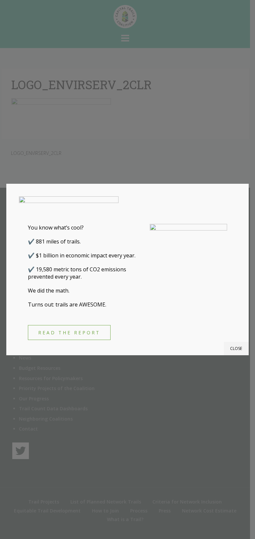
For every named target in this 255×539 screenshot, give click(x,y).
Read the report (69, 332)
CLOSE (236, 348)
